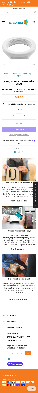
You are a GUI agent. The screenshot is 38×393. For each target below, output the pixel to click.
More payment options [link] (19, 135)
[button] (34, 22)
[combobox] (17, 12)
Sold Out (19, 123)
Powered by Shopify (8, 379)
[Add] (24, 115)
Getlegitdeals (6, 376)
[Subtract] (13, 115)
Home (6, 74)
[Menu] (3, 22)
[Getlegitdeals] (18, 22)
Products (13, 74)
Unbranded (7, 89)
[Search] (35, 12)
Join (27, 353)
